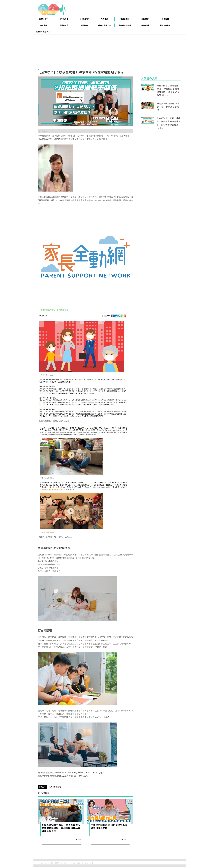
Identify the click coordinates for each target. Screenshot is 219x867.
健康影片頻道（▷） (44, 31)
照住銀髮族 (84, 19)
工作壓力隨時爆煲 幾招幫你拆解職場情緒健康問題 (109, 826)
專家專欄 (43, 25)
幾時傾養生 (43, 19)
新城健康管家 (165, 25)
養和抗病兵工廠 (104, 25)
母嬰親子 (84, 25)
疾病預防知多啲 (124, 25)
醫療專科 (165, 19)
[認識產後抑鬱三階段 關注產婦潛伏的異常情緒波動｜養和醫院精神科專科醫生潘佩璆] (61, 811)
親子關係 (57, 786)
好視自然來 (145, 25)
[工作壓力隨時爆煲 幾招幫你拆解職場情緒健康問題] (110, 811)
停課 (50, 786)
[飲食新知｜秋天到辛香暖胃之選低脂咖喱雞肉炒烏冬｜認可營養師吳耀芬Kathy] (147, 119)
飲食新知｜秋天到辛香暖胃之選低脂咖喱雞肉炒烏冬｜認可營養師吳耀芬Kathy (168, 123)
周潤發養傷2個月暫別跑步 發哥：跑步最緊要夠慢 (168, 106)
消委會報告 (63, 25)
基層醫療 (145, 19)
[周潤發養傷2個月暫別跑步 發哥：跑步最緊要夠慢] (147, 105)
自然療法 (104, 19)
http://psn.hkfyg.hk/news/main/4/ (72, 775)
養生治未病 (63, 19)
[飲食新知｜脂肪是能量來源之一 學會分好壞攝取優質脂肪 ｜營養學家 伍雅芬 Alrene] (147, 86)
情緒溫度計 (124, 19)
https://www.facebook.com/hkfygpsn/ (87, 772)
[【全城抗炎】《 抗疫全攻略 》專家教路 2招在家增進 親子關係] (85, 101)
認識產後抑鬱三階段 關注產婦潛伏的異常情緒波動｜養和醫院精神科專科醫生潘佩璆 (61, 828)
